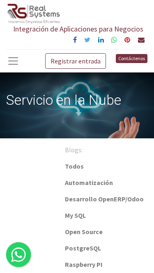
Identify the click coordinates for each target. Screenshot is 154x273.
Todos (74, 166)
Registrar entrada (76, 61)
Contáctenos (131, 58)
